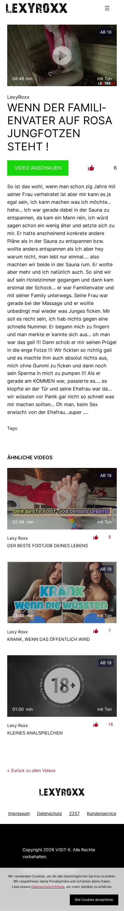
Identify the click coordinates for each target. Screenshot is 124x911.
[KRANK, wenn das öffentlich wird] (62, 592)
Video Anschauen (37, 168)
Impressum (19, 813)
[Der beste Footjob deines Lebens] (62, 498)
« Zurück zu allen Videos (31, 770)
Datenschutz (49, 813)
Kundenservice (101, 813)
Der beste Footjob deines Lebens (47, 545)
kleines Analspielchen (35, 733)
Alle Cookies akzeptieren (94, 899)
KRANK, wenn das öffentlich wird (48, 639)
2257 (74, 813)
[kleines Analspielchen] (62, 686)
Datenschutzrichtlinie (47, 887)
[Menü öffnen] (107, 8)
